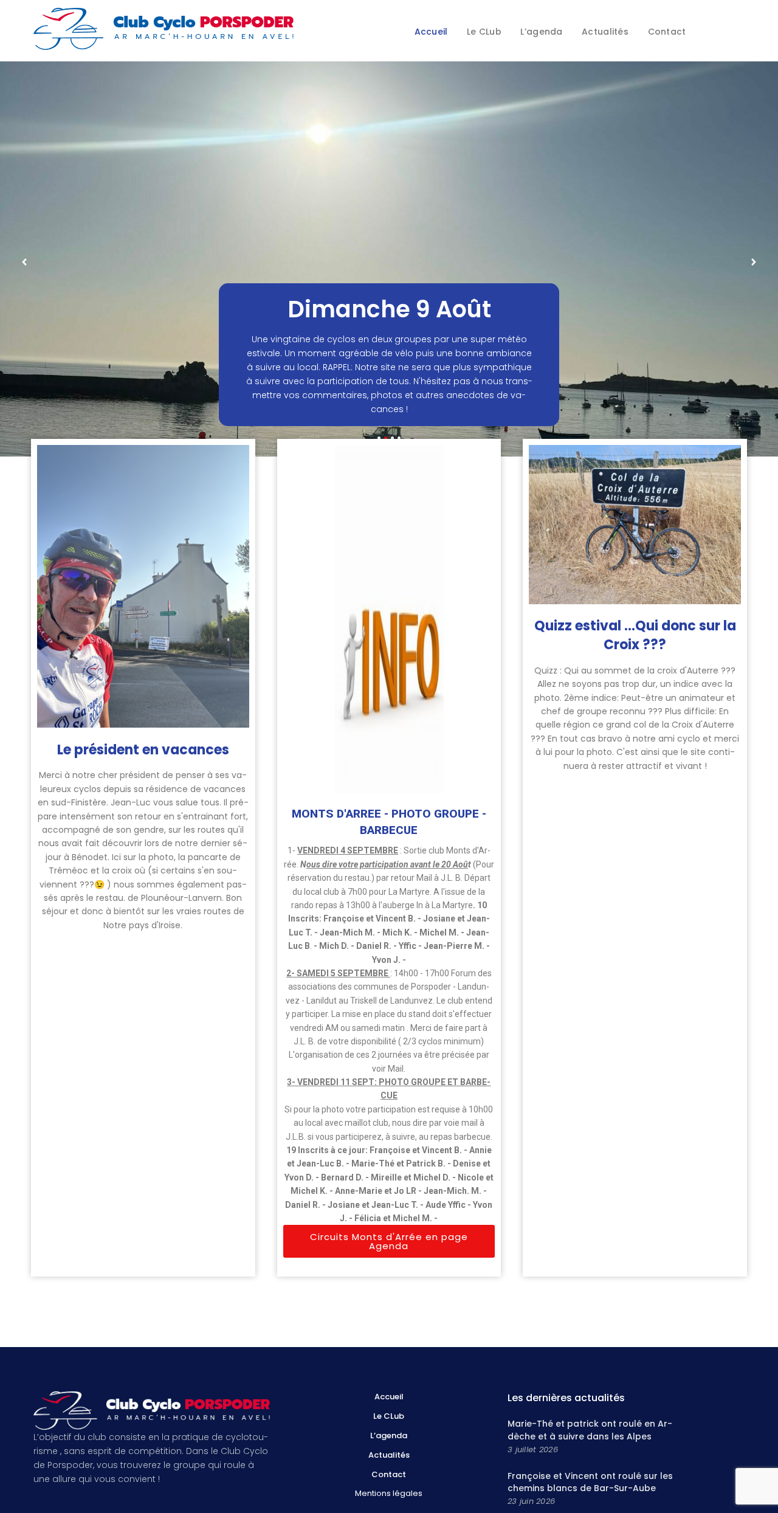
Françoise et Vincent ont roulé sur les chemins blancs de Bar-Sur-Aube (590, 1482)
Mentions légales (388, 1493)
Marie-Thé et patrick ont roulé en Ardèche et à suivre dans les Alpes (590, 1430)
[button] (389, 1241)
